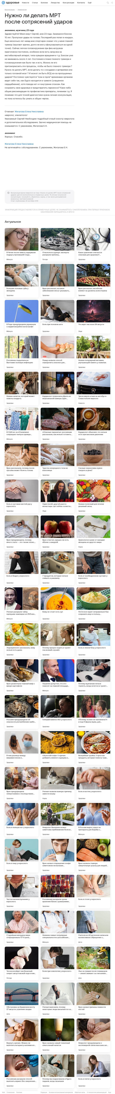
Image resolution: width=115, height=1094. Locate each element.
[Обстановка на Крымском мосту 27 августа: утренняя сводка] (21, 999)
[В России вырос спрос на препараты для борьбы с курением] (93, 820)
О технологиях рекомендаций (96, 1092)
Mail (3, 1092)
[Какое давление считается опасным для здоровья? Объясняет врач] (93, 245)
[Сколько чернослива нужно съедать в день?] (93, 460)
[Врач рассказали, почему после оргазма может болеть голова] (21, 460)
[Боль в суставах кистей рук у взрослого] (21, 496)
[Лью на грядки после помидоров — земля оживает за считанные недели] (93, 963)
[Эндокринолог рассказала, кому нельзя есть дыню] (21, 640)
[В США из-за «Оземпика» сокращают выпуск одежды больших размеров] (21, 424)
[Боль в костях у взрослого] (93, 784)
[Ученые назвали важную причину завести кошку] (57, 784)
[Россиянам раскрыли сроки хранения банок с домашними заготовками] (57, 892)
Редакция (44, 1092)
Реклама (19, 1092)
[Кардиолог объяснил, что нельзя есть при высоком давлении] (93, 424)
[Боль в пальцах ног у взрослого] (21, 820)
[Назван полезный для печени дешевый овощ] (93, 496)
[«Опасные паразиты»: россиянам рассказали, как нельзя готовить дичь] (57, 424)
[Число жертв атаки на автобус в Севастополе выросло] (93, 388)
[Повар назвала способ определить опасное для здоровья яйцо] (57, 353)
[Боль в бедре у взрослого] (21, 568)
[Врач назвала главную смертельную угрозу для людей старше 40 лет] (93, 856)
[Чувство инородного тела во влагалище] (57, 460)
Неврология (22, 9)
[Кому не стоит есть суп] (57, 604)
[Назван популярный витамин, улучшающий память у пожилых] (93, 353)
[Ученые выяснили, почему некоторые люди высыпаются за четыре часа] (57, 999)
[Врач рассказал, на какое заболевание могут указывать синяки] (57, 281)
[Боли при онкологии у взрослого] (57, 963)
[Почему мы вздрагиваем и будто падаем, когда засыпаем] (57, 1071)
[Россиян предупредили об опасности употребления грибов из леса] (21, 712)
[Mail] (3, 2)
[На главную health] (12, 2)
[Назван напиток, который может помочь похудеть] (21, 388)
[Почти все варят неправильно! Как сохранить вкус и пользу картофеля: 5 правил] (93, 604)
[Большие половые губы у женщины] (21, 281)
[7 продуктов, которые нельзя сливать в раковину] (57, 568)
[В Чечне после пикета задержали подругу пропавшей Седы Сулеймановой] (21, 245)
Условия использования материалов (61, 1092)
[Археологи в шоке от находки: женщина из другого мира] (93, 532)
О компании (10, 1092)
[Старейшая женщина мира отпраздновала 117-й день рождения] (21, 927)
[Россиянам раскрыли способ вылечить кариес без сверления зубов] (21, 1071)
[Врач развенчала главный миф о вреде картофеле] (21, 676)
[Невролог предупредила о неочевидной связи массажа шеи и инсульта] (93, 1035)
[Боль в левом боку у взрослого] (93, 640)
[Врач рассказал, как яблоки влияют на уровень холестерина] (93, 281)
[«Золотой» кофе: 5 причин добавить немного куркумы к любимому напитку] (57, 748)
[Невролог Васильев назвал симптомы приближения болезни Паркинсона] (57, 820)
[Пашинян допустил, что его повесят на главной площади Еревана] (57, 676)
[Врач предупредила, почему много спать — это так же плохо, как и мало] (21, 532)
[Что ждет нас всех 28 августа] (93, 317)
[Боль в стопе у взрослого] (93, 892)
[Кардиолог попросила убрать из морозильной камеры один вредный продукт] (57, 388)
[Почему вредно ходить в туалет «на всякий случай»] (57, 640)
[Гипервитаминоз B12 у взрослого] (57, 712)
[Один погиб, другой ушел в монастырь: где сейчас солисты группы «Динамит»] (57, 496)
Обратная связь (80, 1092)
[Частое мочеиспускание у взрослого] (21, 892)
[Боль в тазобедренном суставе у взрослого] (93, 568)
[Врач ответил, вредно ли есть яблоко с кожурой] (57, 532)
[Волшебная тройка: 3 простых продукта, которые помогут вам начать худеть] (93, 748)
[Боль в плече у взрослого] (93, 1071)
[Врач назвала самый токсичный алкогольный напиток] (57, 1035)
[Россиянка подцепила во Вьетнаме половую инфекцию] (21, 353)
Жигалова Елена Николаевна (29, 111)
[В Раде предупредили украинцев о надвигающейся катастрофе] (21, 317)
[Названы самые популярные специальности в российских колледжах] (57, 927)
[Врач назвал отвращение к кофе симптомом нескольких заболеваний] (57, 856)
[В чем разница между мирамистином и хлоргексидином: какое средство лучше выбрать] (21, 748)
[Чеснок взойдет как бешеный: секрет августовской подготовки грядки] (21, 963)
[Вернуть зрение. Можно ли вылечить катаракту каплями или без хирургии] (21, 1035)
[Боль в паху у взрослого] (21, 856)
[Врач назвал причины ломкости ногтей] (93, 999)
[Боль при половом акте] (57, 317)
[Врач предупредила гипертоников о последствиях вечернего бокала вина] (21, 784)
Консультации (10, 9)
